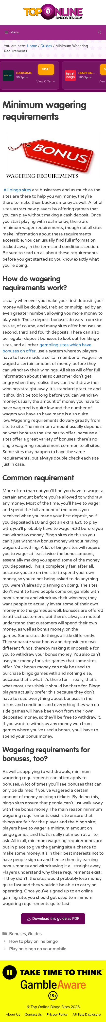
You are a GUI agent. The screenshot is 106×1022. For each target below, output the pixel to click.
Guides (35, 933)
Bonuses (17, 933)
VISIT (46, 69)
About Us (13, 1015)
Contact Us (33, 1015)
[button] (99, 32)
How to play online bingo (33, 941)
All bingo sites (17, 190)
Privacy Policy (57, 1015)
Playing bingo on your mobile (37, 948)
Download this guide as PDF (55, 919)
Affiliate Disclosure (86, 1015)
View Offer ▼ (45, 81)
